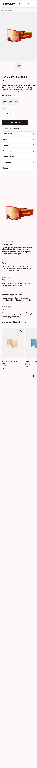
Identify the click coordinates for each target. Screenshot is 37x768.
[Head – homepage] (10, 4)
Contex (10, 10)
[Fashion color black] (4, 101)
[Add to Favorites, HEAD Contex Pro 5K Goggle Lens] (21, 331)
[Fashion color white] (16, 101)
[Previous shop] (28, 376)
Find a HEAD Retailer (12, 128)
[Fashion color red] (10, 101)
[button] (19, 4)
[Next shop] (33, 376)
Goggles (4, 10)
